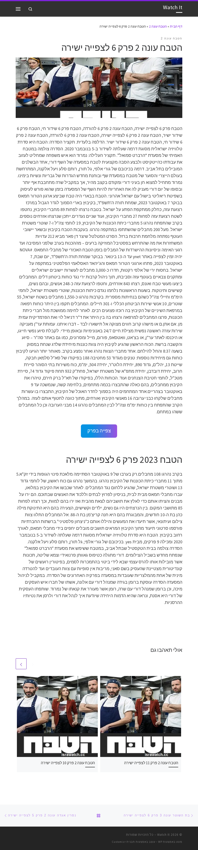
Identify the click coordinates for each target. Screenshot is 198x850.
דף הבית (176, 26)
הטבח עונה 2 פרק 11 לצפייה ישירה (151, 762)
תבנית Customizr (123, 841)
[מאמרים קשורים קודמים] (32, 663)
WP (160, 841)
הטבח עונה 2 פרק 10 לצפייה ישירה (68, 762)
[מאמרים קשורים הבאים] (21, 663)
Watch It (163, 835)
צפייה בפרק (99, 431)
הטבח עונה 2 (158, 26)
